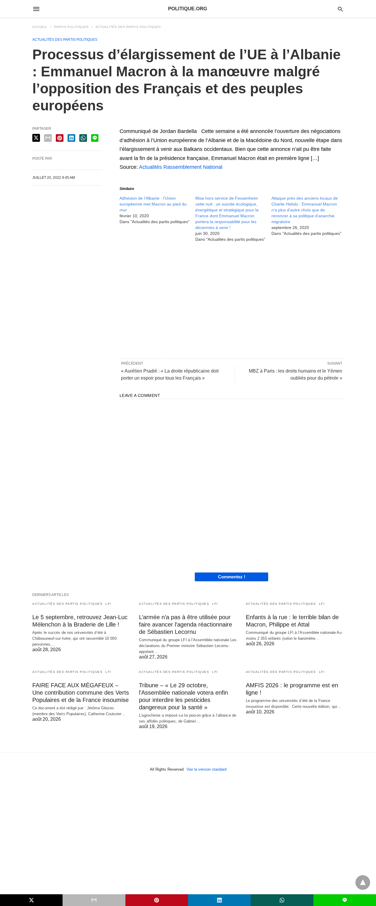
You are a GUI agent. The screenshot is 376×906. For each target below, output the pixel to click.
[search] (340, 9)
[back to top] (362, 882)
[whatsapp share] (83, 138)
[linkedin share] (71, 138)
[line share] (94, 138)
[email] (94, 900)
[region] (232, 300)
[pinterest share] (59, 138)
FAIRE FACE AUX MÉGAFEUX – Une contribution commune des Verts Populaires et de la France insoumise (80, 692)
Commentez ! (231, 576)
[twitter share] (36, 138)
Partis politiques (71, 26)
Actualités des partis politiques (128, 26)
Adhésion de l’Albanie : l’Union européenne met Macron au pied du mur (153, 204)
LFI (108, 603)
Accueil (39, 26)
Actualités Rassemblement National (180, 167)
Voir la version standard (206, 769)
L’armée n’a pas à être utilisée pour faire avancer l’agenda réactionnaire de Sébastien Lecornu (185, 624)
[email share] (48, 138)
